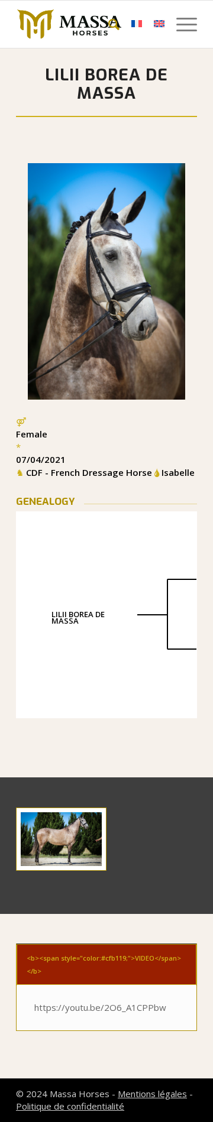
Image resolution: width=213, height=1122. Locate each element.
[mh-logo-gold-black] (88, 24)
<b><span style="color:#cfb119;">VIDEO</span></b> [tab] (104, 964)
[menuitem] (108, 24)
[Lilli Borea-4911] (61, 839)
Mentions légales (152, 1094)
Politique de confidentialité (70, 1106)
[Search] (108, 24)
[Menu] (180, 24)
